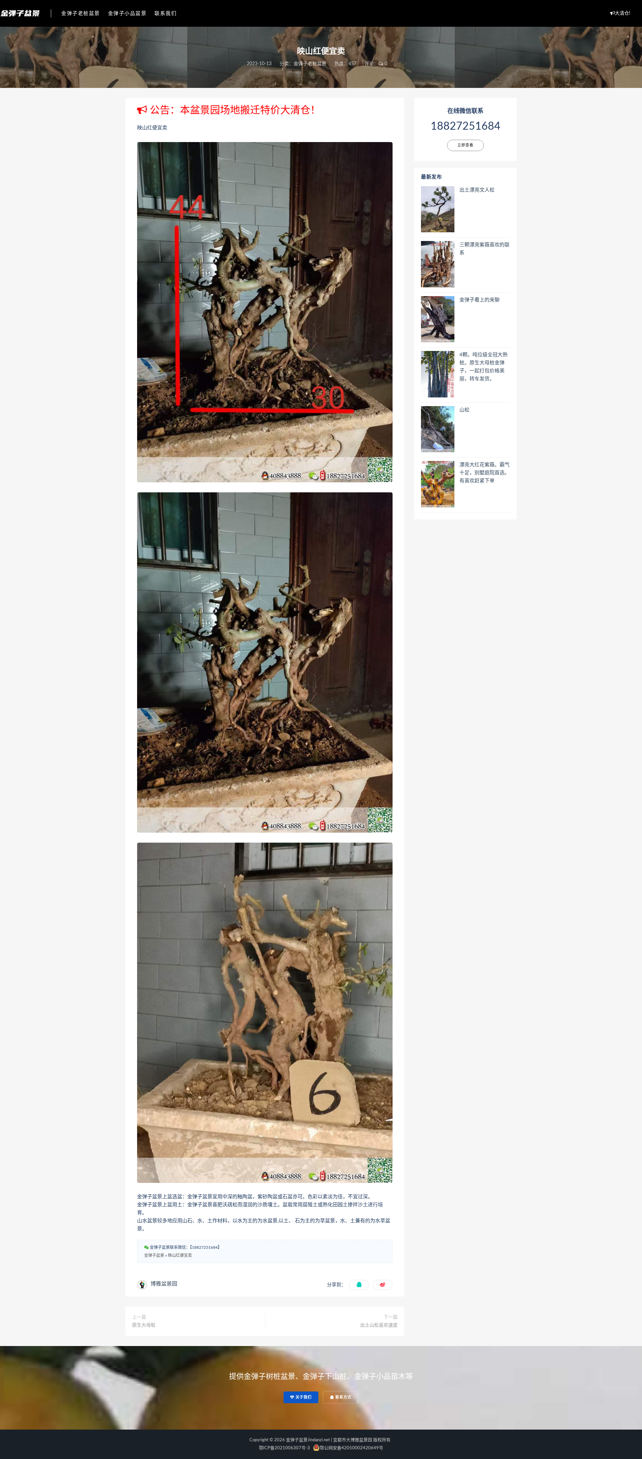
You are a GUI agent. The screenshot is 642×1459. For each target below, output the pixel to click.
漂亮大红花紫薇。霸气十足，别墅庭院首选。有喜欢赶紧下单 (484, 472)
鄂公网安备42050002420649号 (351, 1448)
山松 (464, 409)
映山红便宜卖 (180, 1255)
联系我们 (165, 13)
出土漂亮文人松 (477, 190)
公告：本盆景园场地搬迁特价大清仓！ (233, 110)
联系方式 (342, 1397)
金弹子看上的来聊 (479, 299)
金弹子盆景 (154, 1255)
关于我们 (303, 1397)
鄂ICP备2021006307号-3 (284, 1448)
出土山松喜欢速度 (379, 1325)
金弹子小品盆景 (127, 13)
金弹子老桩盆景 (80, 13)
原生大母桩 (143, 1325)
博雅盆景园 (163, 1284)
